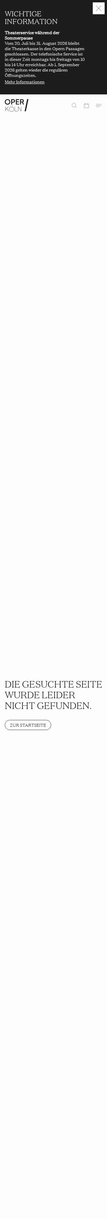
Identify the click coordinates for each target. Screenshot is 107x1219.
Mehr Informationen (25, 81)
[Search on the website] (74, 105)
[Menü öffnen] (98, 105)
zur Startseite (28, 725)
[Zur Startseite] (17, 105)
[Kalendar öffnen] (86, 106)
